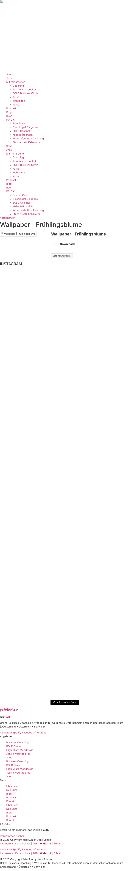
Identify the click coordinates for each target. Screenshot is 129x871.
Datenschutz (22, 843)
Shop (9, 757)
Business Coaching (17, 742)
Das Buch (11, 789)
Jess (9, 78)
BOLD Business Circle (25, 93)
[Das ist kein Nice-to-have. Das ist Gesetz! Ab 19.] (10, 471)
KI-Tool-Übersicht (23, 134)
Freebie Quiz (20, 123)
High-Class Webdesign (19, 750)
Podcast (11, 108)
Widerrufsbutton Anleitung (28, 138)
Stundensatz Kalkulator (26, 142)
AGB (35, 843)
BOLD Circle (13, 746)
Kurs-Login (69, 843)
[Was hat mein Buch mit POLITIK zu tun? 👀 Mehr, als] (119, 393)
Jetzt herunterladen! (62, 255)
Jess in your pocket (24, 89)
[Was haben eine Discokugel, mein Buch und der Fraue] (75, 455)
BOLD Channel (21, 131)
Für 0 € (10, 119)
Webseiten (19, 100)
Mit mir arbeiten (15, 81)
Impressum (6, 843)
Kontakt (10, 801)
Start (9, 74)
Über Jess (12, 786)
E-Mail (57, 843)
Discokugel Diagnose (25, 127)
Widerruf (45, 843)
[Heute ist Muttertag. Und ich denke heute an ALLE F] (32, 471)
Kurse (16, 97)
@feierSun (9, 710)
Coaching (18, 85)
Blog (9, 112)
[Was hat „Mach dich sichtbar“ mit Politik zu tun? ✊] (97, 484)
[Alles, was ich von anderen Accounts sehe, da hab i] (54, 431)
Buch (9, 115)
